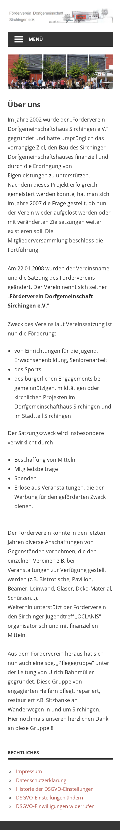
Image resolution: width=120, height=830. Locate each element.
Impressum (29, 771)
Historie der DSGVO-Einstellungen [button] (55, 788)
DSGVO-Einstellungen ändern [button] (49, 797)
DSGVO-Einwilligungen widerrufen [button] (55, 806)
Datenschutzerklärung (41, 780)
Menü (36, 39)
